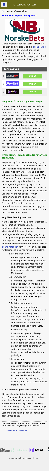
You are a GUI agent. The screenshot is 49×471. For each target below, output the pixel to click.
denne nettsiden (10, 246)
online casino (39, 46)
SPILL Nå (32, 76)
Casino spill (23, 430)
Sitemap (35, 458)
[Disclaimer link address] (19, 451)
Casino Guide (12, 430)
